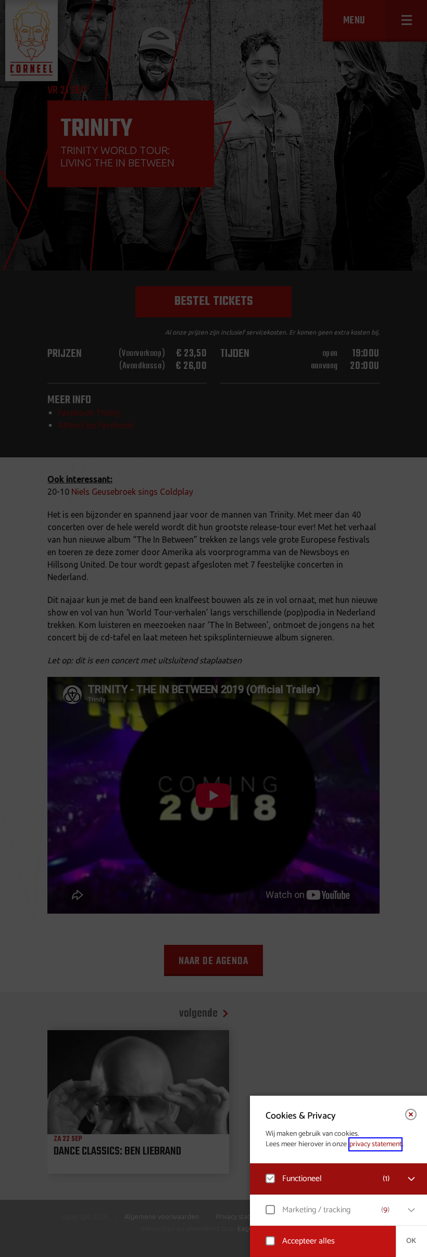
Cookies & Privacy (301, 1116)
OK (411, 1241)
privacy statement (375, 1144)
